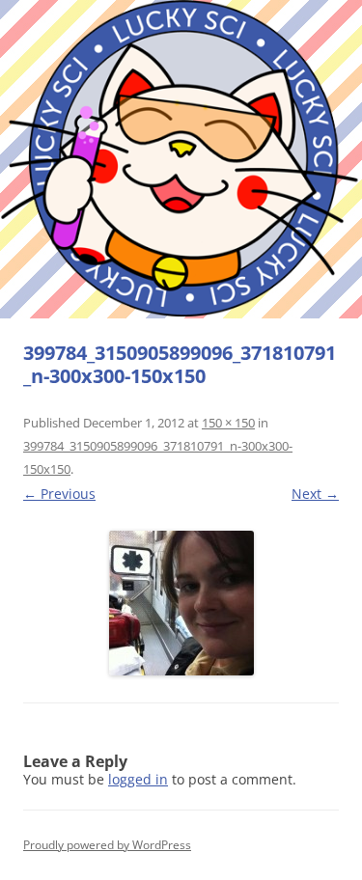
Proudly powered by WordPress (107, 845)
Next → (315, 493)
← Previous (59, 493)
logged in (138, 779)
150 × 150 (228, 422)
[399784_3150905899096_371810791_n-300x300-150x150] (181, 603)
